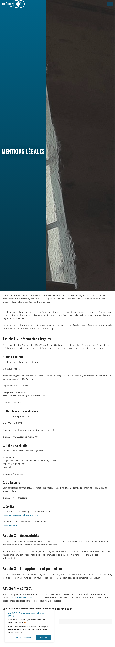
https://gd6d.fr (10, 525)
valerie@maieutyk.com (23, 597)
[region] (29, 626)
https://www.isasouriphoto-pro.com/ (20, 514)
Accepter (43, 638)
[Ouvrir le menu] (110, 4)
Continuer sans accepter (21, 638)
